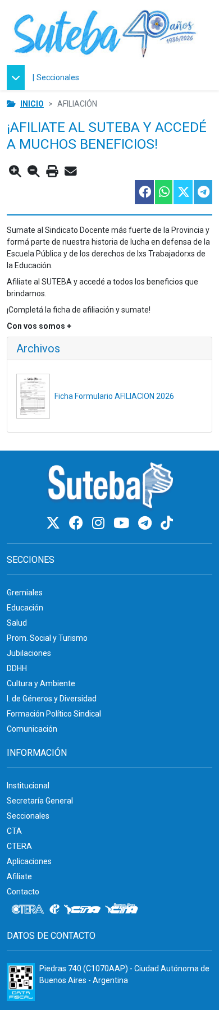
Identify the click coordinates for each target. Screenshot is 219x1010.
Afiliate (19, 876)
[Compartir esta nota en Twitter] (182, 192)
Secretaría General (40, 800)
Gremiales (25, 592)
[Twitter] (54, 523)
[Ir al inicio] (105, 32)
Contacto (23, 891)
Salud (17, 622)
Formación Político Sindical (54, 713)
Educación (25, 607)
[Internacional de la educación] (54, 909)
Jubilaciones (29, 653)
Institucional (28, 785)
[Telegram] (146, 523)
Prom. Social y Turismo (47, 637)
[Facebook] (77, 523)
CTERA (19, 846)
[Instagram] (100, 523)
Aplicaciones (29, 861)
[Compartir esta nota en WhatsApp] (163, 192)
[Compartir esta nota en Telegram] (202, 192)
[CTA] (82, 909)
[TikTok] (167, 523)
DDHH (17, 668)
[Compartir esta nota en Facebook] (144, 192)
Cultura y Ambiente (41, 683)
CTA (14, 831)
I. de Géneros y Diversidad (52, 698)
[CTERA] (28, 909)
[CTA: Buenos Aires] (123, 909)
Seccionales (57, 77)
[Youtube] (123, 523)
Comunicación (32, 728)
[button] (18, 77)
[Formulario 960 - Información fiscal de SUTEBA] (21, 982)
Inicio (32, 103)
